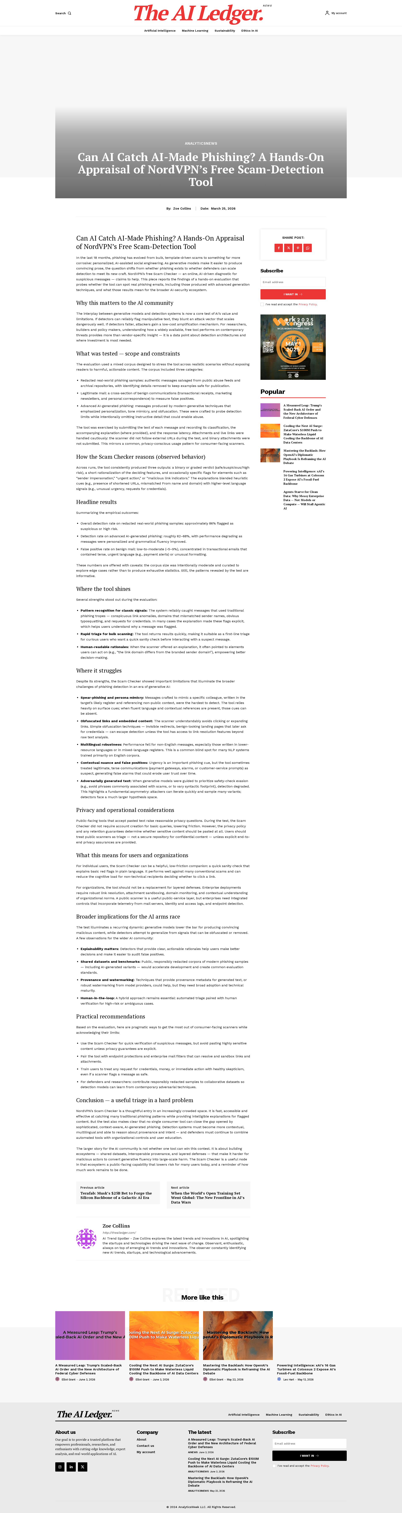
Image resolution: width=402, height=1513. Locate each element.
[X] (288, 248)
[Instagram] (59, 1467)
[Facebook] (278, 248)
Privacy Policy (308, 304)
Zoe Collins (182, 208)
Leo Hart (288, 1379)
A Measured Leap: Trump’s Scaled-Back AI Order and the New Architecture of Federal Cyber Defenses (302, 411)
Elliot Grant (69, 1379)
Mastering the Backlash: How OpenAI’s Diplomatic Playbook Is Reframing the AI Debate (304, 456)
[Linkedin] (71, 1467)
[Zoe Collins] (86, 1238)
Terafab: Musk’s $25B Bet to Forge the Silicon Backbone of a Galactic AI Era (116, 1195)
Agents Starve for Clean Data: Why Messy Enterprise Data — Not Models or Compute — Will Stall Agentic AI (304, 500)
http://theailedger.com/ (119, 1232)
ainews (193, 1452)
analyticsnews (201, 143)
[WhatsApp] (307, 248)
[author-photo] (58, 1379)
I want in (291, 294)
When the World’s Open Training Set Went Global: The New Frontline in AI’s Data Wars (208, 1198)
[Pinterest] (298, 248)
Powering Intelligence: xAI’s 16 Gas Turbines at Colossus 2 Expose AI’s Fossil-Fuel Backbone (303, 477)
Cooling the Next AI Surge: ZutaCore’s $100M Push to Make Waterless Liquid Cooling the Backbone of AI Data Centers (303, 434)
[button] (64, 13)
